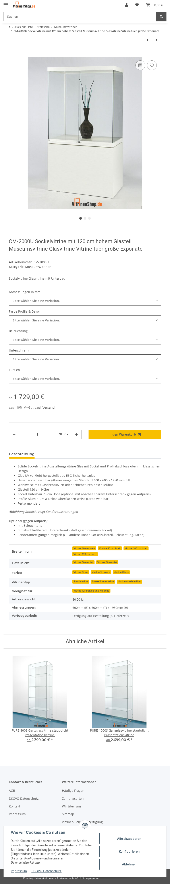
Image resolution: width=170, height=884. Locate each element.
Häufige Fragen (73, 790)
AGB (12, 790)
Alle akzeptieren (129, 838)
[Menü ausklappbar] (6, 3)
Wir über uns (71, 806)
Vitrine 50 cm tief (83, 562)
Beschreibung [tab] (22, 454)
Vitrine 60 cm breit (84, 548)
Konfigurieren (129, 851)
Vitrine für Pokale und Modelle (91, 590)
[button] (127, 4)
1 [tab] (80, 218)
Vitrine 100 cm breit (136, 548)
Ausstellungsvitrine (103, 581)
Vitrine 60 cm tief (107, 562)
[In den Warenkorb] (12, 54)
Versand (48, 407)
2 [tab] (85, 218)
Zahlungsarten (73, 798)
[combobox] (85, 301)
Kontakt (14, 806)
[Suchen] (161, 16)
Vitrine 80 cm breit (110, 548)
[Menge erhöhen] (76, 434)
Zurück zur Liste (22, 27)
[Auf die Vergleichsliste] (140, 65)
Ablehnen (129, 864)
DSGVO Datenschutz (46, 871)
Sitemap (68, 814)
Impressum (19, 871)
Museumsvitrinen (38, 267)
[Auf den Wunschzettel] (152, 65)
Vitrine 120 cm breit (84, 554)
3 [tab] (89, 218)
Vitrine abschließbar (129, 581)
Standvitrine (80, 581)
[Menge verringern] (14, 434)
